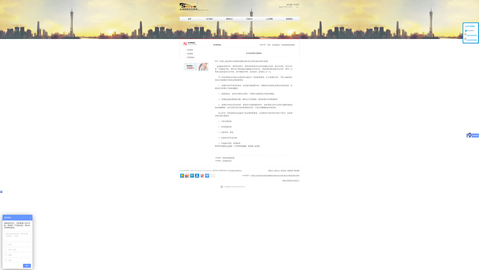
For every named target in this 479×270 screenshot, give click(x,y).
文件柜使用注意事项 (288, 45)
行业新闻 (190, 53)
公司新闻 (190, 50)
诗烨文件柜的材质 (228, 158)
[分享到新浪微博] (187, 175)
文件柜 (221, 61)
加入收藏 (289, 4)
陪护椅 (250, 146)
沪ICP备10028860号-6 (235, 170)
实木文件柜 (251, 61)
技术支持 (283, 170)
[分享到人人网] (197, 175)
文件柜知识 (190, 57)
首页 (189, 19)
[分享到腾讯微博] (192, 175)
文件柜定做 (236, 61)
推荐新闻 (290, 170)
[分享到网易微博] (202, 175)
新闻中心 (229, 19)
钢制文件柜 (243, 61)
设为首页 (296, 4)
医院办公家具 (227, 146)
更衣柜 (266, 61)
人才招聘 (269, 19)
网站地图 (296, 170)
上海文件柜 (228, 61)
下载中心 (270, 170)
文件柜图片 (288, 180)
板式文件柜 (259, 61)
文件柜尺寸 (296, 180)
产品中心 (249, 19)
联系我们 (289, 19)
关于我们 (209, 19)
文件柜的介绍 (226, 161)
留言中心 (277, 170)
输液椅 (243, 146)
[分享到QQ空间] (182, 175)
